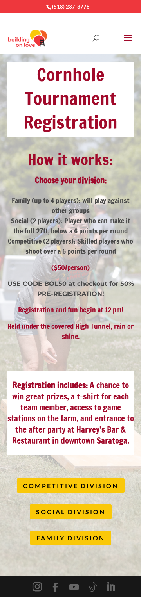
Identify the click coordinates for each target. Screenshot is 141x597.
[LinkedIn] (111, 587)
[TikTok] (93, 587)
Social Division (70, 511)
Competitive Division (70, 485)
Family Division (70, 538)
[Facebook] (55, 587)
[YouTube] (74, 587)
